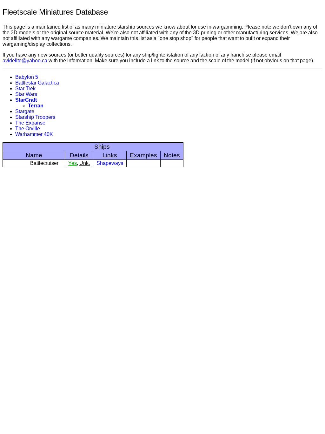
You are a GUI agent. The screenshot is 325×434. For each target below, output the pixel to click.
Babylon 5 (26, 77)
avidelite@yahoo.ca (25, 60)
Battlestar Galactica (37, 82)
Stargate (24, 111)
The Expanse (30, 122)
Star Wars (26, 94)
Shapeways (109, 163)
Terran (35, 105)
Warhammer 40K (34, 134)
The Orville (27, 128)
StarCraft (26, 100)
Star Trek (25, 88)
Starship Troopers (35, 117)
